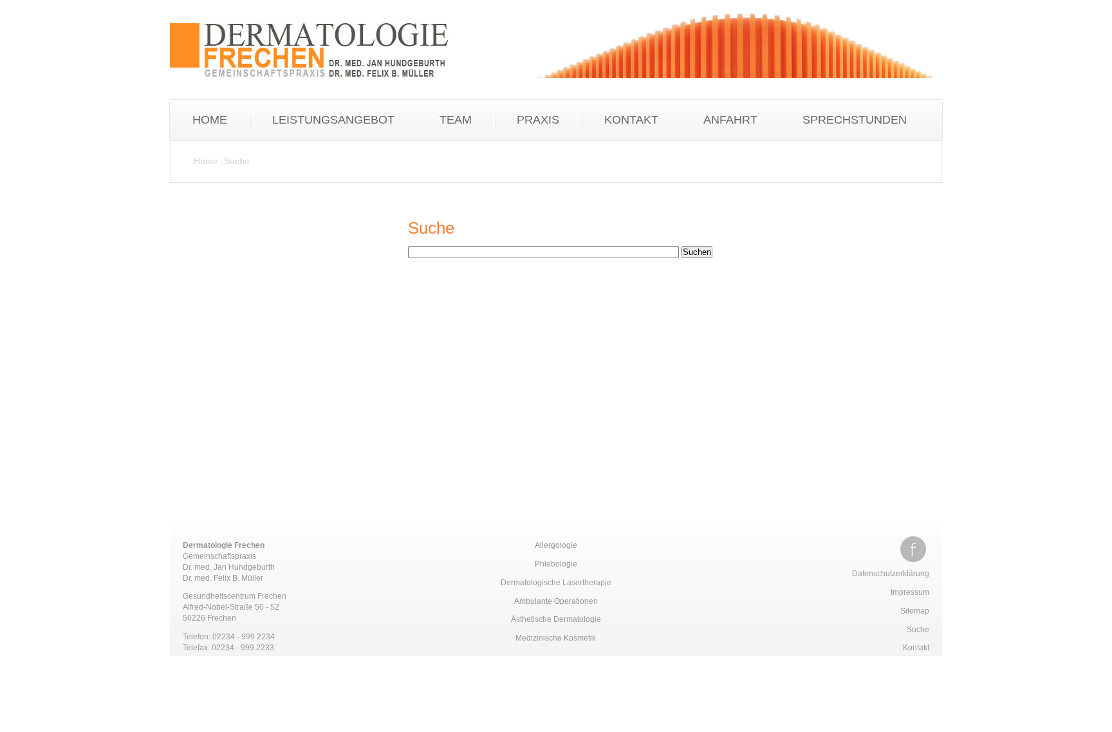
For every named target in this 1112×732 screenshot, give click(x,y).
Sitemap (914, 610)
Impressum (910, 592)
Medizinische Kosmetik (555, 638)
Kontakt (916, 647)
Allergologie (556, 545)
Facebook (913, 549)
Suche (237, 161)
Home (206, 161)
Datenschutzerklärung (890, 573)
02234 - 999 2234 (243, 636)
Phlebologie (556, 563)
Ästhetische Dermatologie (556, 619)
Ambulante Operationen (556, 601)
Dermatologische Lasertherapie (556, 582)
